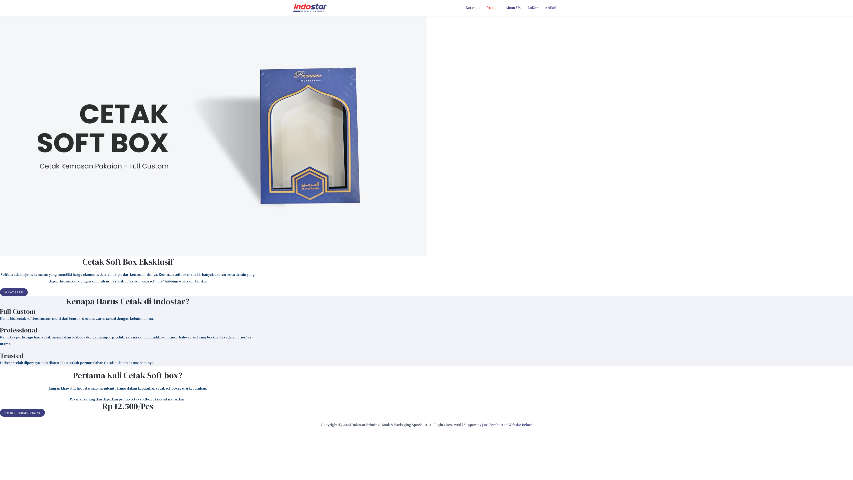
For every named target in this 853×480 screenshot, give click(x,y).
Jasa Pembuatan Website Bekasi (507, 425)
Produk (492, 8)
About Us (513, 8)
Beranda (472, 8)
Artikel (550, 8)
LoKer (533, 8)
